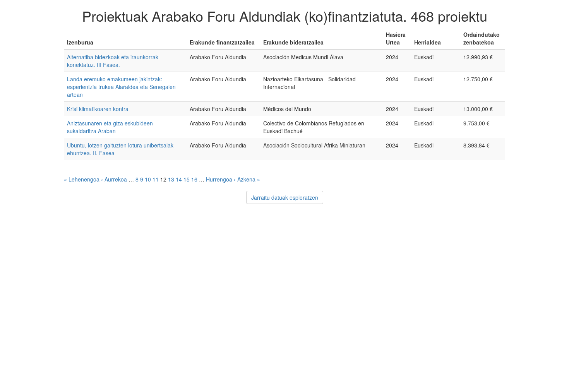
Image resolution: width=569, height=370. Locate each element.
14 (179, 179)
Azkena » (248, 179)
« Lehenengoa (81, 179)
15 (186, 179)
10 (148, 179)
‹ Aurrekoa (114, 179)
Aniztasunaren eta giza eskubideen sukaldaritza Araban (110, 127)
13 (171, 179)
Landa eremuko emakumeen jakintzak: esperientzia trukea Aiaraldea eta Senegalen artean (121, 86)
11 (156, 179)
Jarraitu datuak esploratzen (284, 197)
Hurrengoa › (221, 179)
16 (194, 179)
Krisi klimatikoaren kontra (98, 109)
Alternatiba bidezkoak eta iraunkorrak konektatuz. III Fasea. (112, 61)
